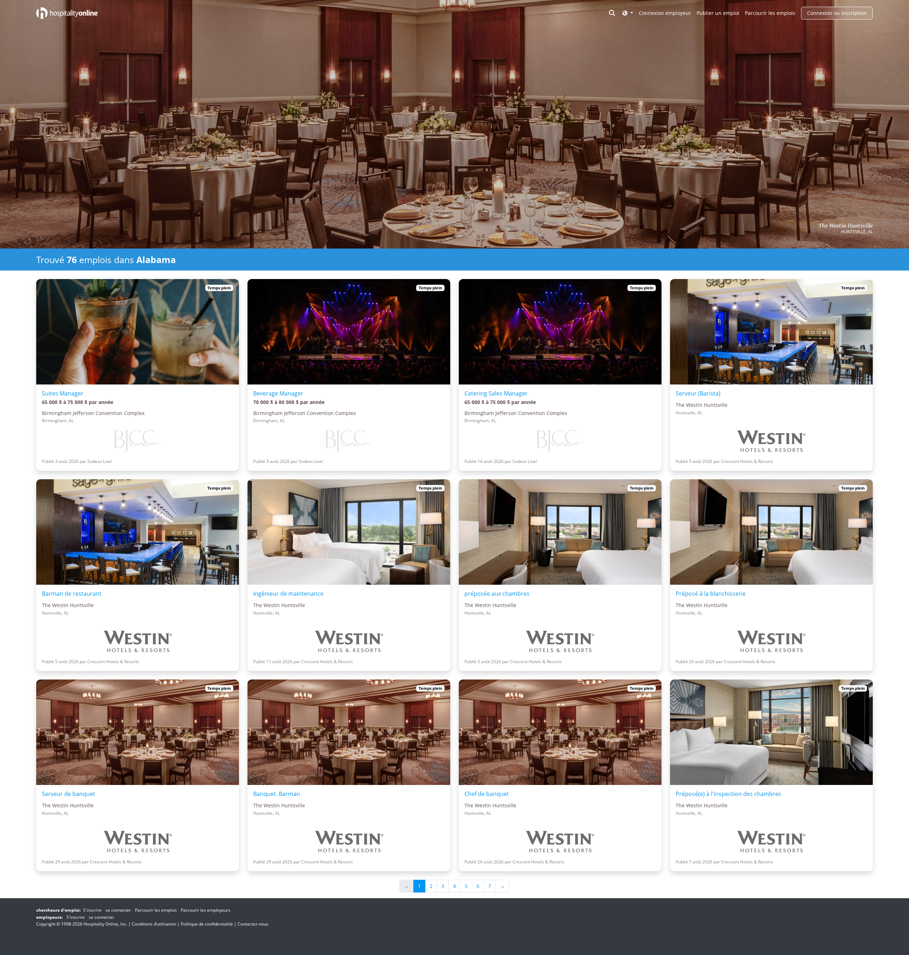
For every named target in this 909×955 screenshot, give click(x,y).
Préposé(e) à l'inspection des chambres (728, 794)
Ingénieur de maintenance (288, 593)
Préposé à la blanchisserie (711, 593)
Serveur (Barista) (698, 393)
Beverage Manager (278, 393)
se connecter (118, 910)
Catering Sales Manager (496, 393)
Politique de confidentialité (207, 924)
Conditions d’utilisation (154, 924)
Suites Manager (62, 393)
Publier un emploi (718, 13)
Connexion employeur (665, 13)
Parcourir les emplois (770, 13)
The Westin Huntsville (845, 226)
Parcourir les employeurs (205, 910)
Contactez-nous (253, 924)
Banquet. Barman (276, 794)
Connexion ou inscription (837, 13)
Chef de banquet (486, 794)
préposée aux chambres (496, 593)
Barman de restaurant (72, 593)
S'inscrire (92, 910)
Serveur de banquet (68, 794)
